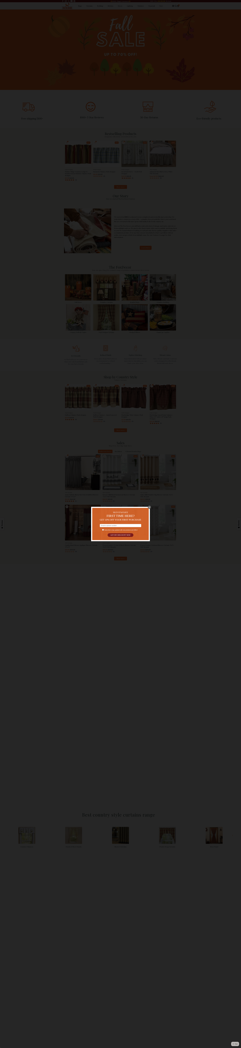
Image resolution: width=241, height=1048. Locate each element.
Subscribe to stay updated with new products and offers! (121, 530)
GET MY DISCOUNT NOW (120, 535)
